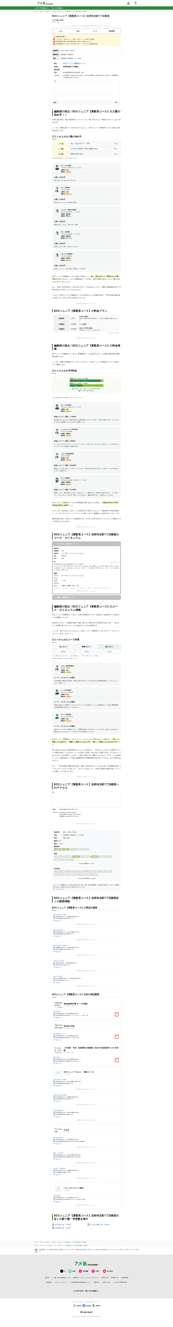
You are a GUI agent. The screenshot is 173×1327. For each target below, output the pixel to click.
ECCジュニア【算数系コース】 (74, 63)
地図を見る (58, 920)
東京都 (42, 11)
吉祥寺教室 (56, 1195)
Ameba (79, 1306)
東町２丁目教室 (58, 1153)
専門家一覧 (114, 1277)
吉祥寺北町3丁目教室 (60, 945)
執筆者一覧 (104, 1277)
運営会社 (96, 1282)
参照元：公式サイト (114, 562)
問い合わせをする (58, 889)
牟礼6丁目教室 (57, 976)
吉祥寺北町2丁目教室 (60, 914)
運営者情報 (124, 1277)
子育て (98, 1271)
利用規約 (49, 1282)
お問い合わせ (106, 1282)
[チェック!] (117, 1014)
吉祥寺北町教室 (58, 1137)
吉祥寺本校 (56, 1011)
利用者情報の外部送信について (81, 1282)
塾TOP (36, 11)
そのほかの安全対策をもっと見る (86, 878)
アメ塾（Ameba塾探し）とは (61, 1277)
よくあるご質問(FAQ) (120, 1282)
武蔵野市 (47, 11)
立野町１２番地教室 (59, 1168)
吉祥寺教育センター (59, 1034)
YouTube (110, 1271)
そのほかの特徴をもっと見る (86, 863)
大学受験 (85, 1271)
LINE (73, 1271)
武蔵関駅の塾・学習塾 (63, 1228)
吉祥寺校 (56, 1057)
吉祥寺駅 (53, 11)
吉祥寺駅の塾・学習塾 (63, 1225)
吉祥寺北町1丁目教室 (60, 1079)
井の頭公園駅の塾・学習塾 (99, 1225)
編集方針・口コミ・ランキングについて (86, 1277)
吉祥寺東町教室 (58, 930)
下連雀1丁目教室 (58, 961)
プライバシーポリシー (61, 1282)
